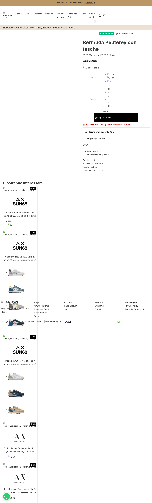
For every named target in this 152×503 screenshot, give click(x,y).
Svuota (106, 111)
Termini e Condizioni (134, 309)
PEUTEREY (98, 170)
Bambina (38, 14)
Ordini (67, 309)
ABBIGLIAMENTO (25, 28)
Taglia (93, 99)
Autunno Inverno (61, 15)
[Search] (95, 21)
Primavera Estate (72, 15)
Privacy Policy (131, 306)
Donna (18, 14)
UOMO (13, 28)
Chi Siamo (99, 306)
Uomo (28, 14)
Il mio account (70, 306)
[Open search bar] (95, 13)
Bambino (49, 14)
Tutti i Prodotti (40, 312)
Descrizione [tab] (92, 151)
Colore (93, 77)
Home (6, 28)
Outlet (83, 14)
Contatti (98, 309)
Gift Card (91, 15)
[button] (6, 496)
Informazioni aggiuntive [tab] (98, 155)
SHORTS (37, 28)
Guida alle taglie (90, 61)
